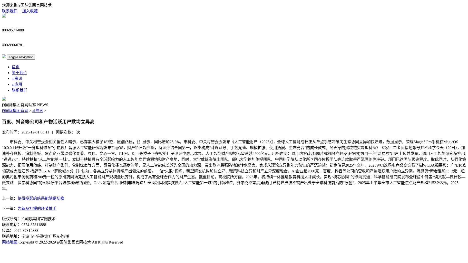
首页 (16, 67)
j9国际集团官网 (15, 111)
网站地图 (10, 242)
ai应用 (17, 84)
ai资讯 (17, 78)
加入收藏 (30, 11)
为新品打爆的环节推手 (37, 209)
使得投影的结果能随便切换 (41, 198)
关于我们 (19, 73)
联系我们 (10, 11)
